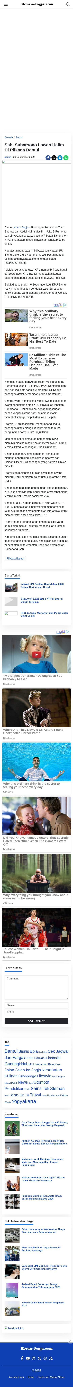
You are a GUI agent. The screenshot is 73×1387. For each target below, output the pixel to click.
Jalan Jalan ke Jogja (23, 1070)
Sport (7, 1095)
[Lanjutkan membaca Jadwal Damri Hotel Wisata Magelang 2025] (12, 1308)
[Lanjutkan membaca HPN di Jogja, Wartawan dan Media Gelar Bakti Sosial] (11, 615)
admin (8, 157)
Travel (35, 1094)
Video (64, 1095)
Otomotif (41, 1082)
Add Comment (36, 1021)
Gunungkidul (16, 1064)
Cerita (29, 1058)
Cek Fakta (42, 1052)
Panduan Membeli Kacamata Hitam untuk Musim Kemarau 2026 (42, 1197)
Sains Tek (40, 1088)
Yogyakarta (24, 1101)
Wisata (8, 1102)
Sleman (57, 1088)
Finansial (53, 1058)
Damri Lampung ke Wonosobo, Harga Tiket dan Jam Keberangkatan (43, 1230)
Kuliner (11, 1076)
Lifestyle (44, 1076)
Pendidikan (14, 1088)
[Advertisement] (36, 45)
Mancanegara (58, 1076)
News (23, 1082)
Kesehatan (52, 1070)
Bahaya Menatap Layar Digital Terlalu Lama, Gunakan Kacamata (43, 1179)
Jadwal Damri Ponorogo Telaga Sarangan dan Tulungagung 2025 (41, 1285)
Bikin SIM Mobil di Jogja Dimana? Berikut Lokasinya (41, 1249)
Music (14, 1083)
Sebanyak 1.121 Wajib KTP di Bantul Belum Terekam (42, 600)
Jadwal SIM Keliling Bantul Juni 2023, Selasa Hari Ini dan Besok (42, 585)
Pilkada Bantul (15, 558)
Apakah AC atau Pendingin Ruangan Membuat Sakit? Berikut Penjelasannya (44, 1142)
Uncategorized (54, 1095)
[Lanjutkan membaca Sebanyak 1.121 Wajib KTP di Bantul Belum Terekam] (11, 601)
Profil (27, 1089)
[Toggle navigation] (6, 4)
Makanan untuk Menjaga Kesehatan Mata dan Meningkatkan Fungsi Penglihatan (42, 1162)
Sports (14, 1095)
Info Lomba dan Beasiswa (44, 1064)
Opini (31, 1083)
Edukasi (39, 1058)
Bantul (19, 137)
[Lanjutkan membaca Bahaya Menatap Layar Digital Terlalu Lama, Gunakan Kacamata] (12, 1183)
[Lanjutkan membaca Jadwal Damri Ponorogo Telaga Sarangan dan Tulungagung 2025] (12, 1290)
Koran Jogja (21, 227)
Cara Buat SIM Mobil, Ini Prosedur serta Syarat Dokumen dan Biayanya (44, 1267)
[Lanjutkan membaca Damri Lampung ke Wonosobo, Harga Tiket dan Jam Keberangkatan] (12, 1235)
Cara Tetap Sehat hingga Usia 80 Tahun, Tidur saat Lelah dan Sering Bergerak (45, 1124)
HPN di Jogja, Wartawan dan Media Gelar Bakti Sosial (44, 614)
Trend (44, 1095)
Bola (34, 1051)
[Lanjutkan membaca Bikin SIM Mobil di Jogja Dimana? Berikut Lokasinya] (12, 1253)
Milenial (8, 1083)
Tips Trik (24, 1095)
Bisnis (23, 1051)
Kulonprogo (26, 1076)
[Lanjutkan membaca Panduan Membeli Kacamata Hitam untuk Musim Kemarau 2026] (12, 1201)
